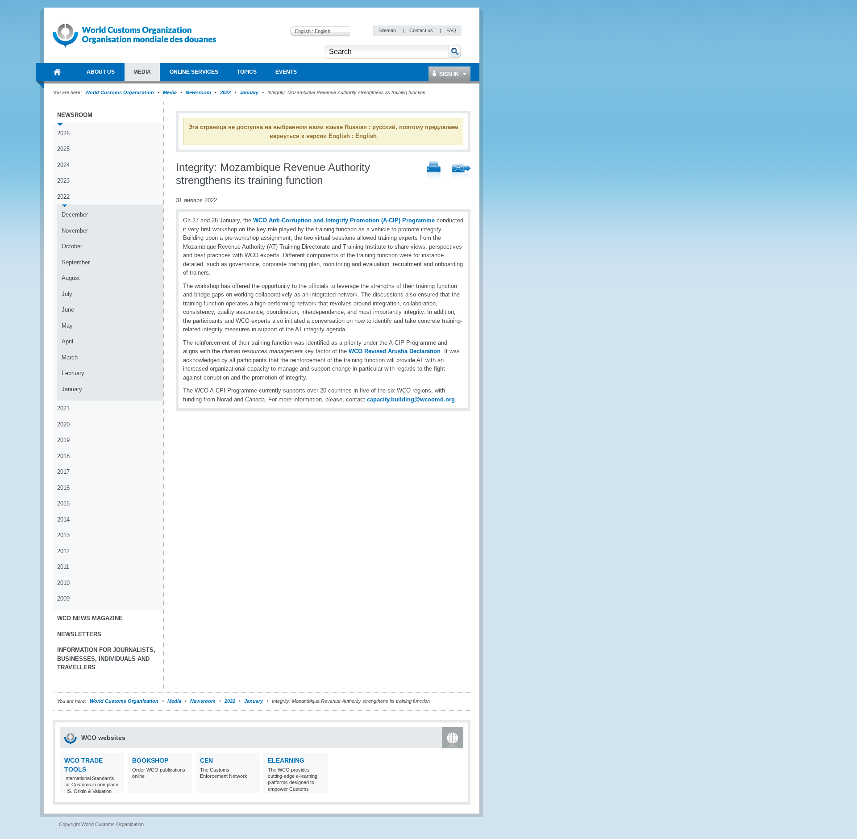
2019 (63, 440)
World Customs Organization (120, 92)
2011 (63, 567)
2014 (63, 519)
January (249, 92)
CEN (206, 760)
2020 (63, 424)
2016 (63, 487)
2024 (63, 165)
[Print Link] (434, 172)
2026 (63, 133)
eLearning (286, 760)
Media (170, 92)
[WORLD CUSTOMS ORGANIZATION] (57, 72)
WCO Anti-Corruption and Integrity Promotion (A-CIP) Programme (344, 220)
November (75, 230)
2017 (63, 471)
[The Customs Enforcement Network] (252, 787)
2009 (63, 598)
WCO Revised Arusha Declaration (395, 351)
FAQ (451, 30)
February (73, 373)
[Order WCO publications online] (184, 787)
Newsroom (198, 92)
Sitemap (388, 30)
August (71, 278)
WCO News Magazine (90, 618)
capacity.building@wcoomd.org (411, 399)
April (67, 341)
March (70, 357)
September (76, 262)
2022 (225, 92)
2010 (63, 583)
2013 (63, 535)
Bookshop (150, 760)
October (72, 246)
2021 (63, 408)
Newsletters (79, 634)
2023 (63, 180)
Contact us (421, 30)
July (67, 294)
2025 (63, 149)
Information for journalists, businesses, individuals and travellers (106, 659)
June (68, 309)
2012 (63, 551)
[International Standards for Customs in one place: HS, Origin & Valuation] (116, 787)
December (75, 214)
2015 (63, 503)
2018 (63, 456)
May (67, 325)
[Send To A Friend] (461, 172)
